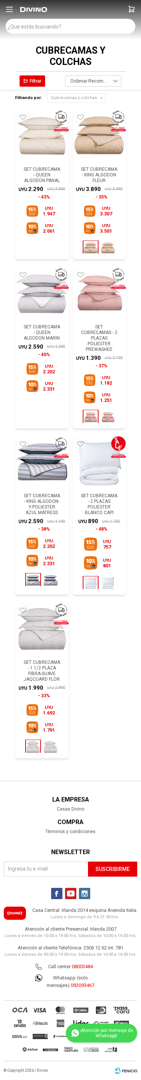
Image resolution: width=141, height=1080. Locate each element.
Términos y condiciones (70, 831)
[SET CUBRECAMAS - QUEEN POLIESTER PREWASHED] (107, 417)
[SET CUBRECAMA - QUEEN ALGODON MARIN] (42, 293)
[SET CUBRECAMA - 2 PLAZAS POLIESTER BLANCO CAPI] (99, 463)
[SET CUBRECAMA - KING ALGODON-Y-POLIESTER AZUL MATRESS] (42, 463)
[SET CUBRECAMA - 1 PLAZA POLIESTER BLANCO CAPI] (107, 583)
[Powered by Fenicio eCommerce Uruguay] (126, 1070)
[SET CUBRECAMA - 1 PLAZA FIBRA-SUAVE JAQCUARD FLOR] (50, 747)
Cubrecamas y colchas (74, 97)
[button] (131, 9)
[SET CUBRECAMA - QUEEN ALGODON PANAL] (42, 136)
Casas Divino (70, 809)
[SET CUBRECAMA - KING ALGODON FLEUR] (99, 136)
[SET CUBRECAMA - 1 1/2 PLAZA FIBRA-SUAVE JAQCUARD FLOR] (42, 629)
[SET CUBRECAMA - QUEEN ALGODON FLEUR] (107, 248)
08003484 (82, 966)
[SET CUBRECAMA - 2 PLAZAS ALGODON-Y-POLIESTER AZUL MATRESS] (50, 580)
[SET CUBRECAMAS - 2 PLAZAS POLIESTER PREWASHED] (99, 293)
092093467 (82, 985)
